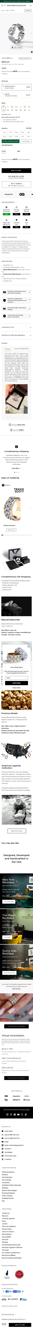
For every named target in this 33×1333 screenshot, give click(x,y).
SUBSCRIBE (16, 683)
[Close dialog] (28, 646)
